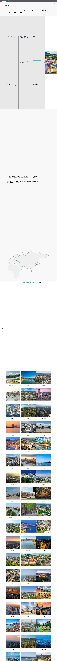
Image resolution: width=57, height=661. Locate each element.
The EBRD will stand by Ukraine (24, 38)
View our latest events (37, 59)
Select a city (38, 282)
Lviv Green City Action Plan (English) (12, 84)
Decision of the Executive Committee (37, 83)
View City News (35, 37)
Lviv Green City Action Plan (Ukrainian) (12, 86)
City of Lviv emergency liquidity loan (24, 62)
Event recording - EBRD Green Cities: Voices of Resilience (37, 85)
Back (54, 3)
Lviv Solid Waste (23, 63)
